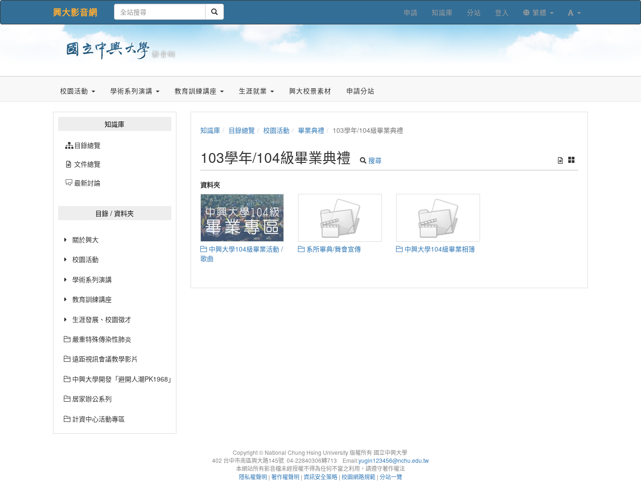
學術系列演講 (92, 279)
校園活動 (85, 259)
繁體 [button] (539, 12)
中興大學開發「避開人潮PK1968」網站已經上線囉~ (120, 378)
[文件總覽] (560, 160)
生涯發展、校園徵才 (101, 319)
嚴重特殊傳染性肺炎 (100, 339)
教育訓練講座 (92, 299)
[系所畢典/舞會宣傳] (340, 218)
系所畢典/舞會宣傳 (333, 248)
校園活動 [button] (75, 90)
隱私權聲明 (253, 477)
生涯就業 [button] (254, 90)
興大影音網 (75, 12)
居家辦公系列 (91, 398)
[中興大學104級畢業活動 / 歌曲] (242, 218)
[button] (574, 12)
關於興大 (85, 239)
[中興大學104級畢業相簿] (438, 218)
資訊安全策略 (320, 477)
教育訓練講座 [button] (197, 90)
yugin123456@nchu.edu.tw (394, 460)
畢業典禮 (311, 130)
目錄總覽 (242, 130)
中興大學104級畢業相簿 (439, 248)
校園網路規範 (358, 477)
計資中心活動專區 (97, 418)
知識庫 (210, 130)
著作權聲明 (285, 477)
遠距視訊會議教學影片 (104, 358)
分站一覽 (391, 477)
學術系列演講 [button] (132, 90)
